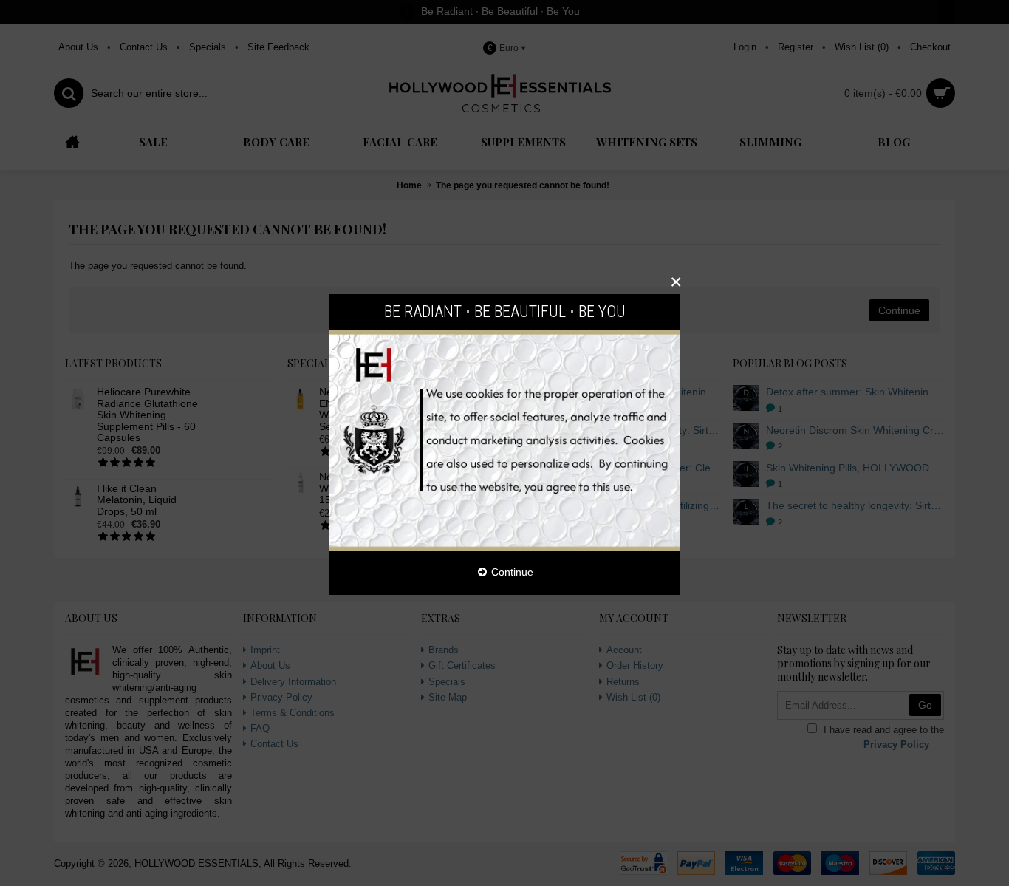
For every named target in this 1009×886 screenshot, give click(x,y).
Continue (512, 572)
